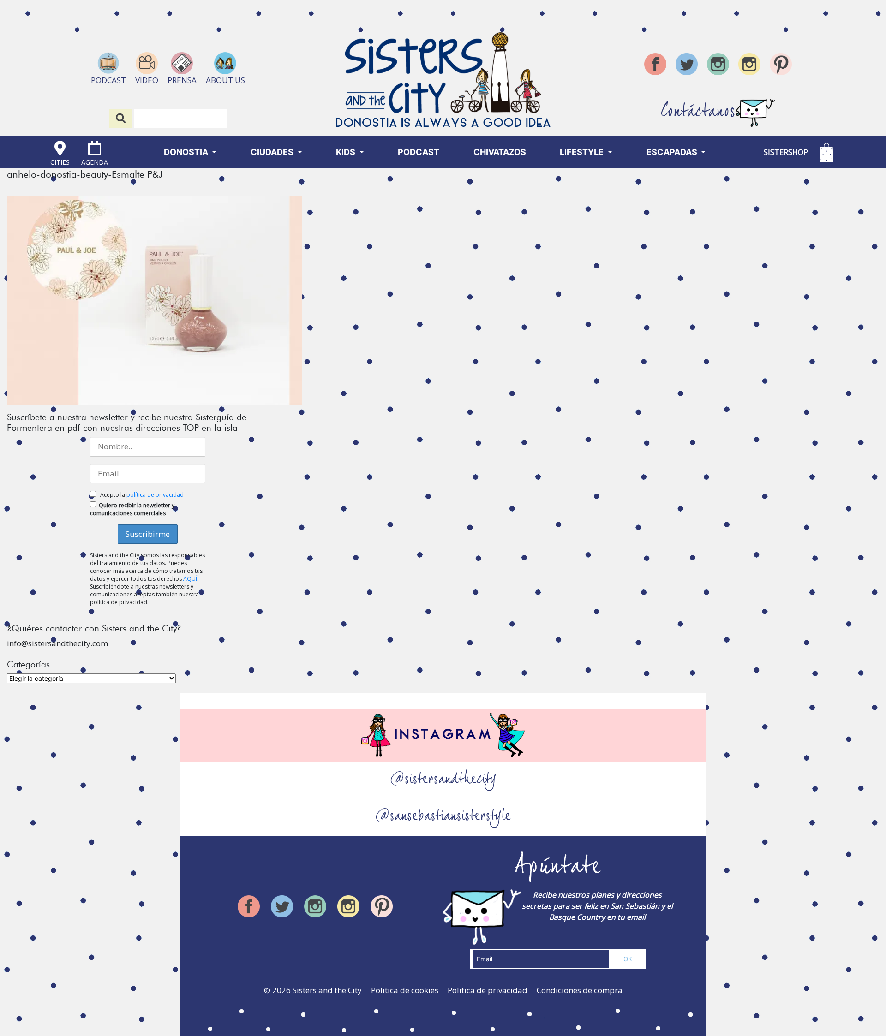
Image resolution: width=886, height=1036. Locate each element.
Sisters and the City (327, 990)
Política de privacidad (487, 990)
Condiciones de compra (580, 990)
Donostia (187, 152)
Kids (346, 152)
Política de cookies (404, 990)
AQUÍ (190, 579)
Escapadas (673, 152)
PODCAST (418, 152)
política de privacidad (155, 495)
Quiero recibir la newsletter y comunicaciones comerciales (132, 509)
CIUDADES (273, 152)
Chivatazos (499, 152)
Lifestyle (582, 152)
